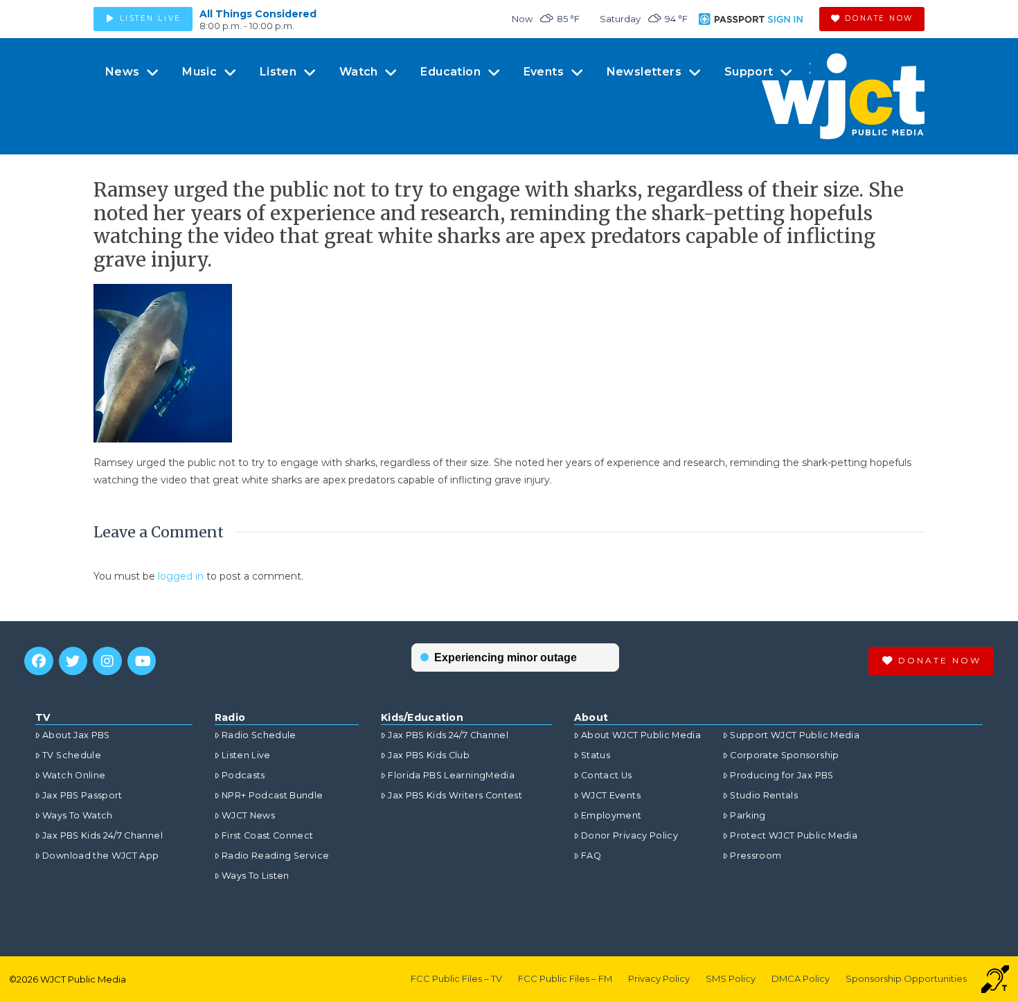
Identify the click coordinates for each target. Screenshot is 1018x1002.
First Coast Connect (268, 835)
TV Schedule (71, 755)
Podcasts (243, 775)
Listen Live (246, 755)
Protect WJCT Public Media (793, 835)
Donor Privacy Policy (629, 835)
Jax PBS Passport (82, 795)
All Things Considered (257, 14)
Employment (611, 815)
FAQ (591, 855)
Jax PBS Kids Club (429, 755)
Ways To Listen (255, 875)
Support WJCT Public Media (794, 735)
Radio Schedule (259, 735)
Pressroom (755, 855)
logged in (181, 576)
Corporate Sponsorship (784, 755)
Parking (747, 815)
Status (595, 755)
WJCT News (248, 815)
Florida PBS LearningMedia (451, 775)
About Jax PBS (76, 735)
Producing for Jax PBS (781, 775)
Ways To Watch (77, 815)
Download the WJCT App (100, 855)
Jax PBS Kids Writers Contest (455, 795)
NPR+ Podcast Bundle (272, 795)
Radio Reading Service (275, 855)
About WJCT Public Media (641, 735)
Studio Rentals (764, 795)
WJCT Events (611, 795)
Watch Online (73, 775)
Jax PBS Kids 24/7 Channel (102, 835)
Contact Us (606, 775)
